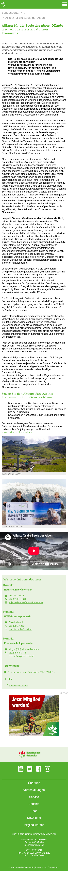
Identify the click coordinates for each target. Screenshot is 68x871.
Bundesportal (10, 12)
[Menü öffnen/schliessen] (64, 4)
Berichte (34, 804)
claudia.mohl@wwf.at (20, 629)
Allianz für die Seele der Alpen (25, 17)
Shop (34, 811)
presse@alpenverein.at (21, 656)
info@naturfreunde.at (34, 845)
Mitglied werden (34, 825)
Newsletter (34, 818)
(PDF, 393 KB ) (31, 672)
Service (34, 797)
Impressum (40, 867)
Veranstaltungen (34, 790)
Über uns (34, 783)
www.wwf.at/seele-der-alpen (17, 432)
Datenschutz (54, 867)
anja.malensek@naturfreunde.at (26, 602)
